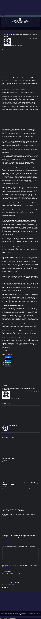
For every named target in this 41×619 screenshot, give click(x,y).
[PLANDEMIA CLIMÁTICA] (20, 447)
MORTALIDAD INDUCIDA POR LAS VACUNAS (20, 388)
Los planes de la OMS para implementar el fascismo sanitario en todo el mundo (10, 586)
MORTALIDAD (34, 386)
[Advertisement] (20, 7)
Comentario (4, 547)
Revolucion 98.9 (13, 45)
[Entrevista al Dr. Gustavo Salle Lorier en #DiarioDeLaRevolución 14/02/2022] (20, 498)
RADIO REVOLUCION (22, 613)
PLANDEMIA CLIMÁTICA (9, 458)
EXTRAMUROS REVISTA (18, 386)
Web (3, 563)
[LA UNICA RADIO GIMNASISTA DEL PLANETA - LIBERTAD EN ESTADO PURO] (20, 21)
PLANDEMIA (4, 389)
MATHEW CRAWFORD (28, 386)
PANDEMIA (35, 388)
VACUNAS (9, 389)
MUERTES (31, 388)
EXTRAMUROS (11, 386)
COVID (3, 386)
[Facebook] (40, 616)
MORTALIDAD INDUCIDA (7, 388)
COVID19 (6, 386)
